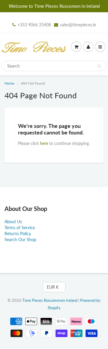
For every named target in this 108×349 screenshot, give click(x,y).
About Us (13, 221)
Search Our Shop (20, 239)
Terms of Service (19, 227)
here (44, 143)
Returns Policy (17, 233)
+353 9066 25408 (34, 24)
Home (9, 83)
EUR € (52, 287)
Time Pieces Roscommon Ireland (49, 300)
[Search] (99, 66)
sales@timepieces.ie (78, 24)
